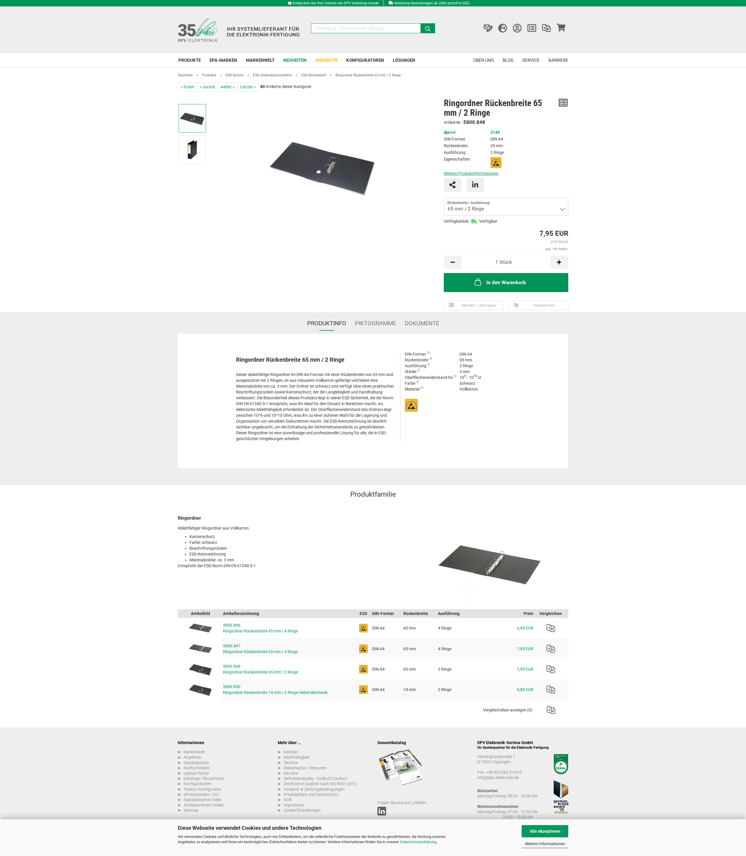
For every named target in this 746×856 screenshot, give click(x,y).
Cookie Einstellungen (302, 810)
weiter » (228, 87)
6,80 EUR (525, 689)
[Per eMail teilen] (452, 185)
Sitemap (191, 810)
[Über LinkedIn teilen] (475, 185)
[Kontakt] (488, 28)
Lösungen (404, 60)
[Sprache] (502, 28)
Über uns (483, 60)
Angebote (326, 60)
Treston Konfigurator (202, 789)
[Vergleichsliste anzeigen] (546, 28)
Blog (508, 60)
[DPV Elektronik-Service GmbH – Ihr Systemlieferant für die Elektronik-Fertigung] (239, 29)
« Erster (187, 87)
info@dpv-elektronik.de (498, 777)
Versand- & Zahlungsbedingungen (314, 789)
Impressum (294, 805)
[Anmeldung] (517, 28)
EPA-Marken (223, 60)
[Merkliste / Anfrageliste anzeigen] (532, 28)
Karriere (558, 60)
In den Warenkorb (506, 282)
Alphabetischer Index (202, 799)
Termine (291, 762)
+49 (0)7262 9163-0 (504, 772)
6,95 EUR (525, 628)
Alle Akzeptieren (545, 831)
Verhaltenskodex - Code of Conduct (315, 778)
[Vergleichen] (550, 628)
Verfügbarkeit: (456, 221)
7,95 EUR (525, 648)
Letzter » (248, 87)
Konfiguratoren (365, 60)
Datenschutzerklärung (418, 842)
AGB (288, 799)
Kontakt (291, 752)
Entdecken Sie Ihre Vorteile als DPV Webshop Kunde (336, 3)
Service (531, 60)
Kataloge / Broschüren (204, 778)
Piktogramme (375, 323)
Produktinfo (326, 323)
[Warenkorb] (561, 28)
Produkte (189, 60)
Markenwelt (260, 60)
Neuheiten (295, 60)
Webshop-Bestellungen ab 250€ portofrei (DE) (432, 3)
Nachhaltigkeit (297, 757)
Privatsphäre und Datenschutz (311, 794)
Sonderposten (196, 762)
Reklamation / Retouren (305, 768)
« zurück (207, 87)
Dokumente (422, 323)
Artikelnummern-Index (204, 805)
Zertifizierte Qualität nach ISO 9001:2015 (320, 783)
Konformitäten (197, 768)
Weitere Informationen (545, 843)
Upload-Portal (196, 773)
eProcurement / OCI (201, 794)
